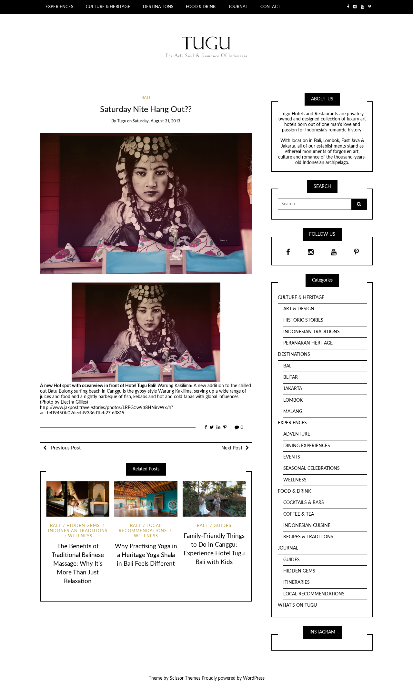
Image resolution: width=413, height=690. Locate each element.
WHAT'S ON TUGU (297, 605)
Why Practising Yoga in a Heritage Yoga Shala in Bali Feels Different (146, 555)
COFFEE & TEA (298, 514)
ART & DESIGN (298, 309)
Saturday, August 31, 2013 (156, 121)
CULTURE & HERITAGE (108, 7)
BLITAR (290, 377)
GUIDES (222, 526)
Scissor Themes (185, 678)
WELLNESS (80, 536)
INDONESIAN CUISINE (306, 525)
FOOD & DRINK (201, 7)
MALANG (292, 411)
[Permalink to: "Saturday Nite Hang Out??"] (146, 203)
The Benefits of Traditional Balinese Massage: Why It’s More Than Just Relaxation (78, 563)
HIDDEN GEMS (83, 526)
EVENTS (291, 457)
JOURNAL (238, 7)
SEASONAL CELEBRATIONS (311, 468)
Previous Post (65, 448)
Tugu (121, 121)
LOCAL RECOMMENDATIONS (143, 528)
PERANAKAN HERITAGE (308, 343)
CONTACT (270, 7)
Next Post (231, 448)
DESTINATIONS (158, 7)
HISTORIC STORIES (303, 320)
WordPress (254, 678)
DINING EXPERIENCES (306, 446)
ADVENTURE (296, 434)
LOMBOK (293, 400)
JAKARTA (292, 388)
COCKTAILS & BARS (303, 502)
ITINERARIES (296, 582)
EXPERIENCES (59, 7)
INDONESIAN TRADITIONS (311, 332)
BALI (145, 98)
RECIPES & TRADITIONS (308, 537)
